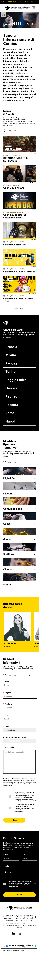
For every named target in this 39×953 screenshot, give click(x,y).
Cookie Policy (28, 920)
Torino (10, 372)
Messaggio (8, 747)
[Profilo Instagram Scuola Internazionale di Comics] (20, 933)
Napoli (10, 421)
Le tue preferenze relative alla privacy (21, 946)
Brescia (11, 347)
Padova (11, 363)
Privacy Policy (18, 920)
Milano (10, 355)
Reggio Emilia (15, 380)
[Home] (16, 10)
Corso (15, 737)
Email (6, 715)
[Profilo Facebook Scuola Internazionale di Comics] (26, 933)
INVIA (14, 820)
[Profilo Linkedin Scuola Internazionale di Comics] (13, 933)
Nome (6, 681)
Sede (6, 727)
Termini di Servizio (28, 925)
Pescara (11, 405)
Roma (9, 413)
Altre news (19, 308)
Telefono (7, 704)
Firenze (11, 396)
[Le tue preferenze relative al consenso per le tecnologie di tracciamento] (35, 946)
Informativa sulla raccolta (13, 950)
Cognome (8, 693)
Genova (11, 388)
